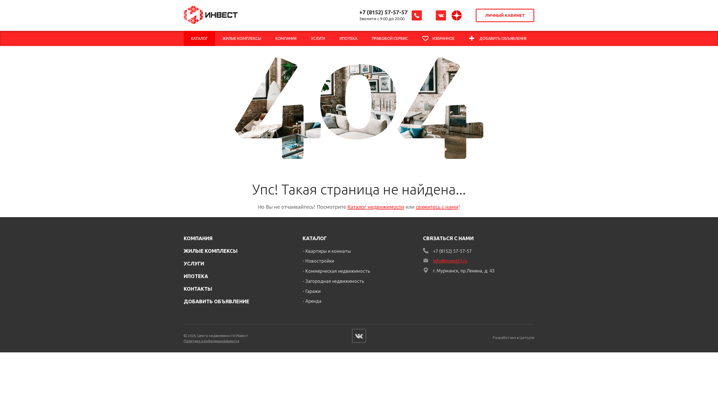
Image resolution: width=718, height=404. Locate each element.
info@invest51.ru (450, 260)
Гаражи (313, 291)
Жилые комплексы (211, 251)
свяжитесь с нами (437, 207)
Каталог (315, 238)
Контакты (198, 288)
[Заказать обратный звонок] (417, 15)
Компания (198, 238)
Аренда (313, 301)
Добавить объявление (216, 301)
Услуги (194, 263)
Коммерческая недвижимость (337, 271)
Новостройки (319, 260)
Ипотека (196, 276)
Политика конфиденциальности (211, 341)
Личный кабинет (505, 15)
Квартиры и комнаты (328, 251)
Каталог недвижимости (376, 207)
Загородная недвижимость (334, 281)
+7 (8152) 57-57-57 (383, 12)
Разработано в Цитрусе (513, 337)
